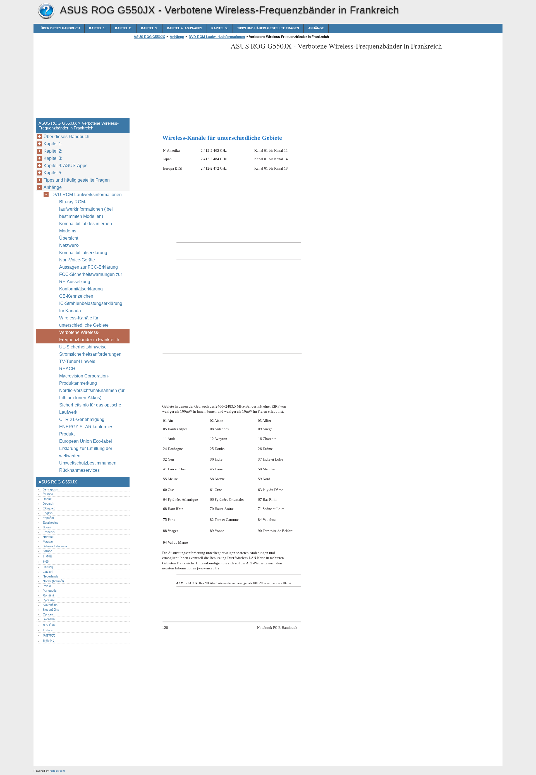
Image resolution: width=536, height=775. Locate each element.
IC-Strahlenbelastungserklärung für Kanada (90, 307)
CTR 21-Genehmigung (81, 419)
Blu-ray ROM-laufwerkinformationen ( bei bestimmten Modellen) (86, 209)
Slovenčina (50, 604)
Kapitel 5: (219, 28)
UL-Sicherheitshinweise (83, 347)
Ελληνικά (49, 508)
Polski (47, 586)
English (47, 513)
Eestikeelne (50, 522)
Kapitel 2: (123, 28)
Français (49, 532)
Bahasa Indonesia (55, 546)
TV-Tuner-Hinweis (77, 361)
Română (48, 595)
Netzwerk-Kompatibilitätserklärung (83, 249)
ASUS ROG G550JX (46, 11)
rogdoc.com (57, 770)
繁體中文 (49, 640)
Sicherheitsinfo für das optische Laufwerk (90, 409)
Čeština (48, 494)
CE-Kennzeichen (76, 296)
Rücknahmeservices (79, 470)
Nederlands (50, 576)
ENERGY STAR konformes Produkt (86, 430)
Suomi (47, 527)
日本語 (47, 556)
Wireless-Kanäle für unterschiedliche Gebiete (84, 322)
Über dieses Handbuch (60, 28)
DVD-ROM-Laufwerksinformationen (217, 37)
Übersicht (68, 238)
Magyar (48, 541)
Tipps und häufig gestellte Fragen (268, 28)
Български (50, 489)
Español (48, 517)
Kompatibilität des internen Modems (85, 227)
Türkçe (47, 630)
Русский (48, 600)
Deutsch (48, 503)
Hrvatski (48, 536)
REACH (67, 368)
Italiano (47, 551)
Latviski (48, 571)
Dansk (47, 498)
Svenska (49, 619)
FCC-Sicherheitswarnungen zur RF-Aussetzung (90, 278)
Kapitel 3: (149, 28)
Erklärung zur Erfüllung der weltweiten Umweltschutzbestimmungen (87, 455)
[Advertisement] (179, 80)
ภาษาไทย (49, 624)
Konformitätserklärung (81, 289)
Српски (48, 614)
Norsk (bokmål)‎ (53, 581)
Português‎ (50, 590)
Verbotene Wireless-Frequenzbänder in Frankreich (89, 336)
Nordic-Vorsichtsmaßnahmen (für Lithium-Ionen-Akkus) (92, 394)
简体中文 (49, 635)
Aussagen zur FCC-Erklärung (88, 267)
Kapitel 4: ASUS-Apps (184, 28)
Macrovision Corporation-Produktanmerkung (84, 380)
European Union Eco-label (85, 441)
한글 (46, 561)
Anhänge (316, 28)
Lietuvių (48, 567)
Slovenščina (51, 609)
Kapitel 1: (97, 28)
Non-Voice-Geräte (77, 259)
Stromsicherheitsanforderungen (90, 354)
